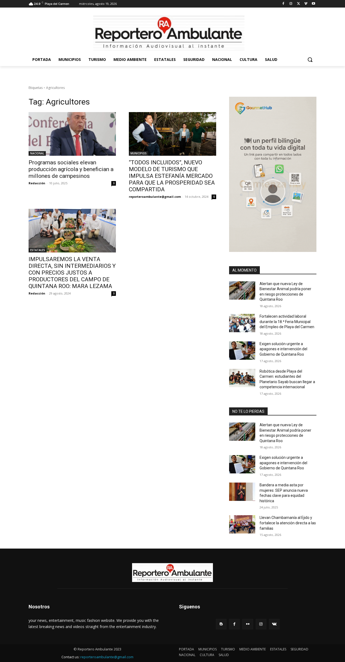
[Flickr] (247, 624)
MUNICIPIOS (138, 153)
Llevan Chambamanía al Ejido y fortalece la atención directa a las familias (288, 522)
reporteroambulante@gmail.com (155, 197)
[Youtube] (313, 4)
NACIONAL (37, 153)
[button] (309, 59)
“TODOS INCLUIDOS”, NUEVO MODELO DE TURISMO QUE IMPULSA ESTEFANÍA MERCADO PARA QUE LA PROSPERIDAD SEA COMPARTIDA (172, 176)
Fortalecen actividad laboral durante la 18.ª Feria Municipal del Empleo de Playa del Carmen (287, 321)
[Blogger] (221, 624)
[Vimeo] (306, 4)
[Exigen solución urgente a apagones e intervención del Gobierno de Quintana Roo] (242, 350)
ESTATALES (37, 250)
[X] (298, 4)
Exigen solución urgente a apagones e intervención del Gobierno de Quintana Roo (283, 349)
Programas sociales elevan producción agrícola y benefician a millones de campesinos (71, 169)
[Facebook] (283, 4)
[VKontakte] (274, 624)
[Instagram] (291, 4)
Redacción (37, 183)
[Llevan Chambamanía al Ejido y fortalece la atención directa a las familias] (242, 524)
